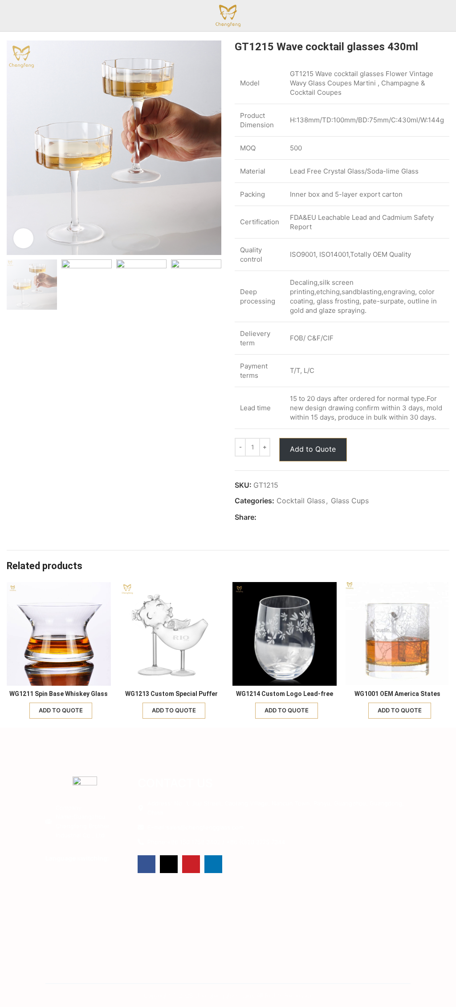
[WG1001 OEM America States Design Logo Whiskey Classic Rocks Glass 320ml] (398, 634)
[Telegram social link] (302, 517)
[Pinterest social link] (282, 517)
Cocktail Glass (301, 500)
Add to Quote (313, 449)
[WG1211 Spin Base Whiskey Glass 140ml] (59, 634)
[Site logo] (228, 14)
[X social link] (272, 517)
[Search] (10, 15)
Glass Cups (350, 500)
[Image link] (85, 786)
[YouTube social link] (191, 864)
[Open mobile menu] (446, 15)
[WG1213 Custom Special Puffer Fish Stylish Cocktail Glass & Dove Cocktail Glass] (172, 634)
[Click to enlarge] (23, 238)
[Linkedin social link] (292, 517)
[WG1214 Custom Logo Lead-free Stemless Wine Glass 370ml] (284, 634)
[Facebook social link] (261, 517)
